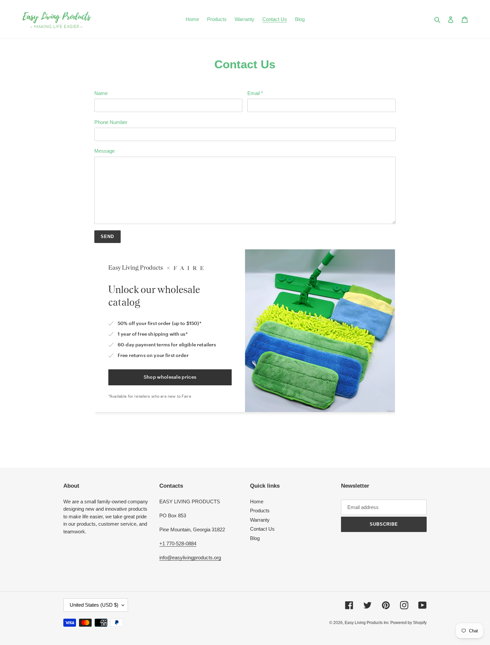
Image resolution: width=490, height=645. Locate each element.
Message (104, 151)
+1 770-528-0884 (177, 543)
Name (101, 93)
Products (260, 510)
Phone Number (110, 122)
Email (255, 93)
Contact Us (262, 529)
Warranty (260, 520)
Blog (255, 538)
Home (256, 501)
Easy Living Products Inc (367, 622)
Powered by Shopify (408, 622)
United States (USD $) (94, 605)
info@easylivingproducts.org (190, 557)
